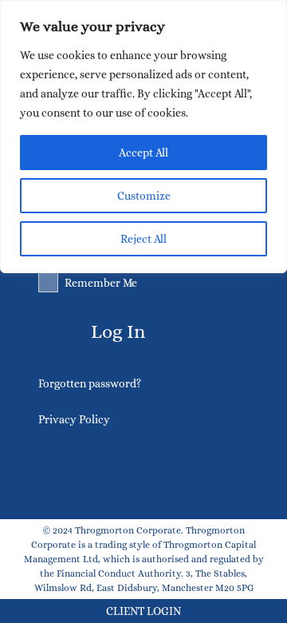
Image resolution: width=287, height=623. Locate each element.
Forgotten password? (89, 383)
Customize (144, 195)
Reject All (143, 238)
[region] (143, 136)
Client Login (143, 611)
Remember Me (101, 282)
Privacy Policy (74, 419)
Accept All (143, 152)
